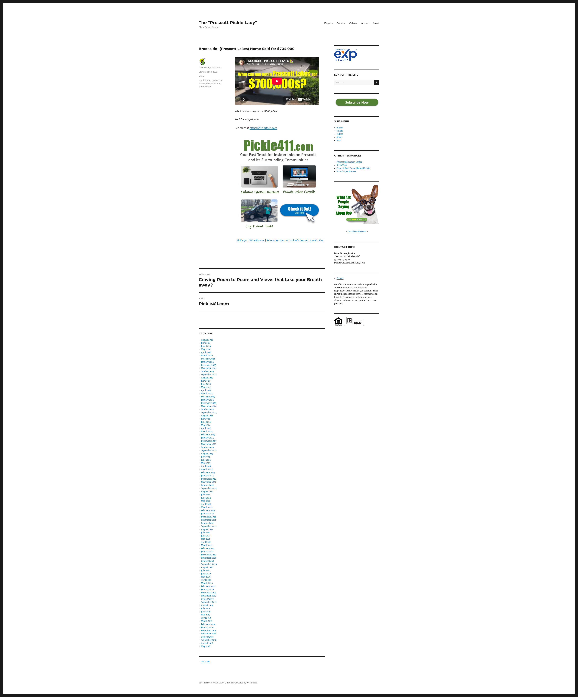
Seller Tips (342, 165)
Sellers (341, 23)
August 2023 (207, 453)
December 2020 (208, 554)
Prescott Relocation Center (349, 162)
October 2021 (207, 523)
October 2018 (207, 637)
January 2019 (207, 627)
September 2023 (209, 450)
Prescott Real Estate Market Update (353, 168)
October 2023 (207, 447)
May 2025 (205, 387)
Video (201, 76)
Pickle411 (241, 240)
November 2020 (208, 558)
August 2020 (207, 567)
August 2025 (207, 377)
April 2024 (206, 428)
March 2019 (207, 621)
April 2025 (206, 390)
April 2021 (206, 542)
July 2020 (205, 570)
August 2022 (207, 491)
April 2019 (206, 618)
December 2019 (208, 592)
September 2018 (208, 640)
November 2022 (208, 482)
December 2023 (208, 441)
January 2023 (207, 475)
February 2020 (208, 586)
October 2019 (207, 599)
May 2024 (205, 425)
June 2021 (205, 535)
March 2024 (207, 431)
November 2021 (208, 520)
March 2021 (206, 545)
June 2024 (206, 422)
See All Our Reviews (357, 231)
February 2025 (208, 396)
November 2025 (208, 368)
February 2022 (208, 510)
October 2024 (207, 409)
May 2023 (205, 463)
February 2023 (208, 472)
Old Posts (205, 661)
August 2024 (207, 415)
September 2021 (208, 526)
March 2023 (207, 469)
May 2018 (205, 646)
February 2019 (208, 624)
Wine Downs (256, 240)
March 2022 (207, 507)
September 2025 (209, 374)
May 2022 (205, 501)
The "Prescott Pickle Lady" (228, 22)
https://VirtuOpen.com (263, 127)
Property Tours (213, 83)
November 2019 (208, 596)
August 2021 (207, 529)
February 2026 (208, 359)
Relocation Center (277, 240)
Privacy (340, 278)
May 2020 (205, 577)
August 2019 (207, 605)
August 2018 (207, 643)
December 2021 (208, 517)
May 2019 (205, 614)
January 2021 (207, 551)
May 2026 (206, 349)
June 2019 (206, 611)
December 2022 (208, 479)
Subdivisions (205, 86)
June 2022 (206, 498)
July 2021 (205, 532)
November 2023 (208, 444)
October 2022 (207, 485)
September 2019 (209, 602)
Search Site (316, 240)
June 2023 (206, 460)
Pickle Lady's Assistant (210, 67)
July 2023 (205, 456)
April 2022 (206, 504)
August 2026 (207, 340)
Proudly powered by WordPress (242, 683)
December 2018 (208, 630)
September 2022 (209, 488)
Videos (353, 23)
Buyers (328, 23)
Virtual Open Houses (346, 171)
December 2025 (208, 365)
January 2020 (207, 589)
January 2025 (207, 400)
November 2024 (208, 406)
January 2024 (207, 438)
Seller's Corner (299, 240)
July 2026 (205, 343)
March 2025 (207, 393)
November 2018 (208, 633)
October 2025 (207, 371)
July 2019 (205, 608)
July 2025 (205, 381)
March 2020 (207, 583)
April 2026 (206, 352)
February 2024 (208, 434)
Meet (376, 23)
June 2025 (206, 384)
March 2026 (207, 355)
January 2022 (207, 513)
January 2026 (207, 362)
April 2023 (206, 466)
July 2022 (205, 494)
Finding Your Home (208, 80)
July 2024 (205, 419)
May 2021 (205, 539)
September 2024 (209, 412)
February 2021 (208, 548)
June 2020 (206, 573)
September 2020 (209, 564)
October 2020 (207, 561)
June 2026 (206, 346)
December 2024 (208, 403)
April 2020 (206, 580)
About (365, 23)
